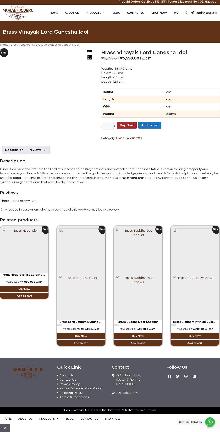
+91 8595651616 (127, 392)
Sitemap (151, 410)
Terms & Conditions (74, 397)
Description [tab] (14, 150)
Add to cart (149, 125)
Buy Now (127, 125)
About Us (72, 12)
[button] (186, 13)
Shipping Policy (71, 392)
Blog (116, 12)
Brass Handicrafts (22, 44)
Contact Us (136, 12)
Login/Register (206, 12)
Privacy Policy (70, 384)
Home (54, 12)
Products (93, 12)
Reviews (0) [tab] (38, 150)
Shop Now (159, 12)
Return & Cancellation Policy (81, 388)
